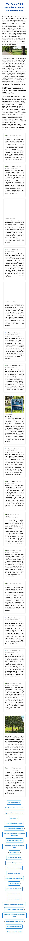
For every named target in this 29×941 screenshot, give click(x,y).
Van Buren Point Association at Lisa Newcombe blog (15, 7)
